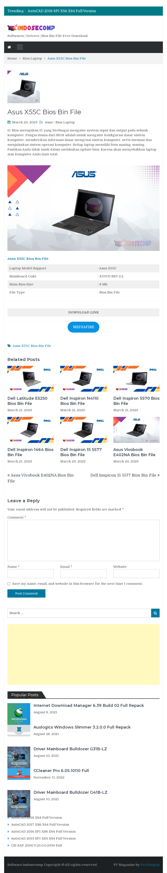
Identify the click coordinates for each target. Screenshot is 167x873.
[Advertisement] (83, 654)
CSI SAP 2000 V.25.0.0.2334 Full (36, 845)
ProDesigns (150, 865)
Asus (49, 122)
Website (120, 567)
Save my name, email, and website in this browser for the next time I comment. (77, 584)
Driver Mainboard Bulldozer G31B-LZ (70, 749)
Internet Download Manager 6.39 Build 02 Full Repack (88, 705)
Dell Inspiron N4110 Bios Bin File (79, 401)
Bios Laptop (65, 122)
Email (66, 567)
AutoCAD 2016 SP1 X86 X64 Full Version (62, 11)
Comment (16, 517)
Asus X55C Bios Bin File (27, 259)
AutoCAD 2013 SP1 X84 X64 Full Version (43, 838)
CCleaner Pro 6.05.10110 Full (61, 770)
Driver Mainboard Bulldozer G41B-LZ (70, 792)
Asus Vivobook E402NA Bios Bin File (134, 452)
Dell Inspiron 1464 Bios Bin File (30, 452)
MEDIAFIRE (83, 327)
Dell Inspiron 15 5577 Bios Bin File (81, 452)
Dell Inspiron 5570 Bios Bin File (136, 401)
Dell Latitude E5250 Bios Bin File (27, 401)
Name (13, 567)
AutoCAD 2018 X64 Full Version (36, 818)
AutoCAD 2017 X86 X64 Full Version (40, 825)
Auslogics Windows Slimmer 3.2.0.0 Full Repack (82, 727)
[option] (63, 11)
